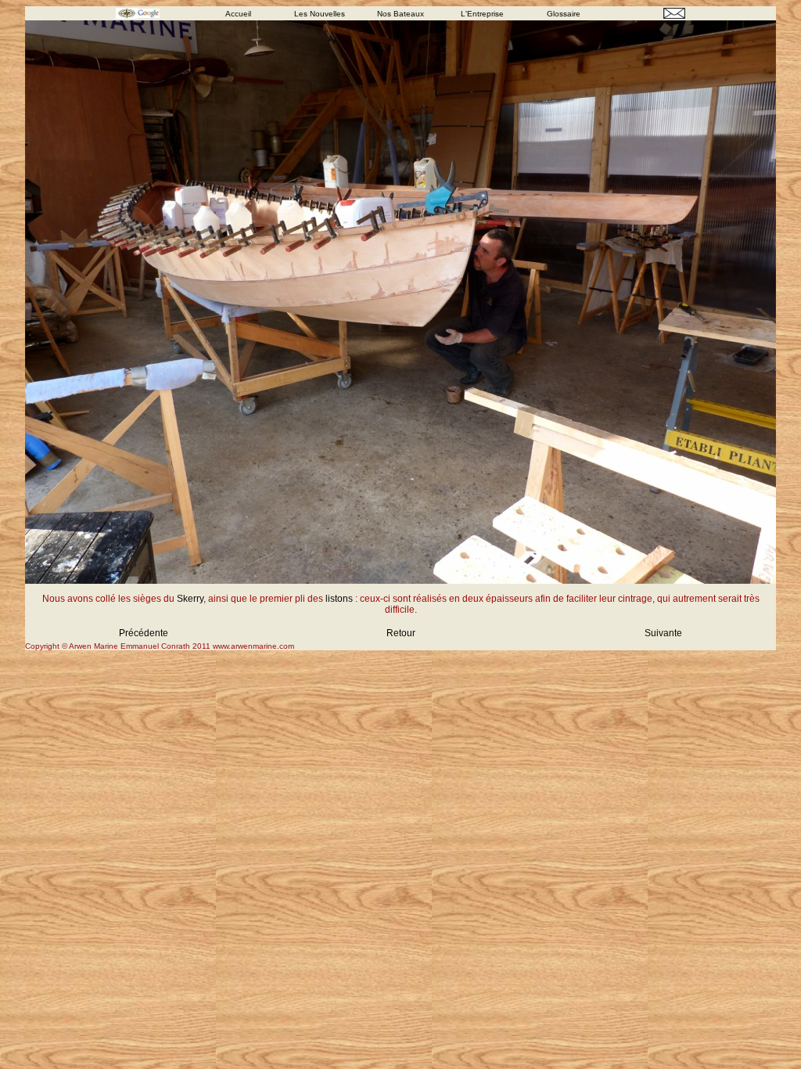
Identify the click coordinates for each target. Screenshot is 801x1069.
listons (339, 598)
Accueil (238, 13)
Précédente (143, 633)
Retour (400, 633)
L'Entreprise (482, 13)
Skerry (190, 598)
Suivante (663, 633)
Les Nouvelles (319, 13)
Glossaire (563, 13)
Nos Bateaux (400, 13)
